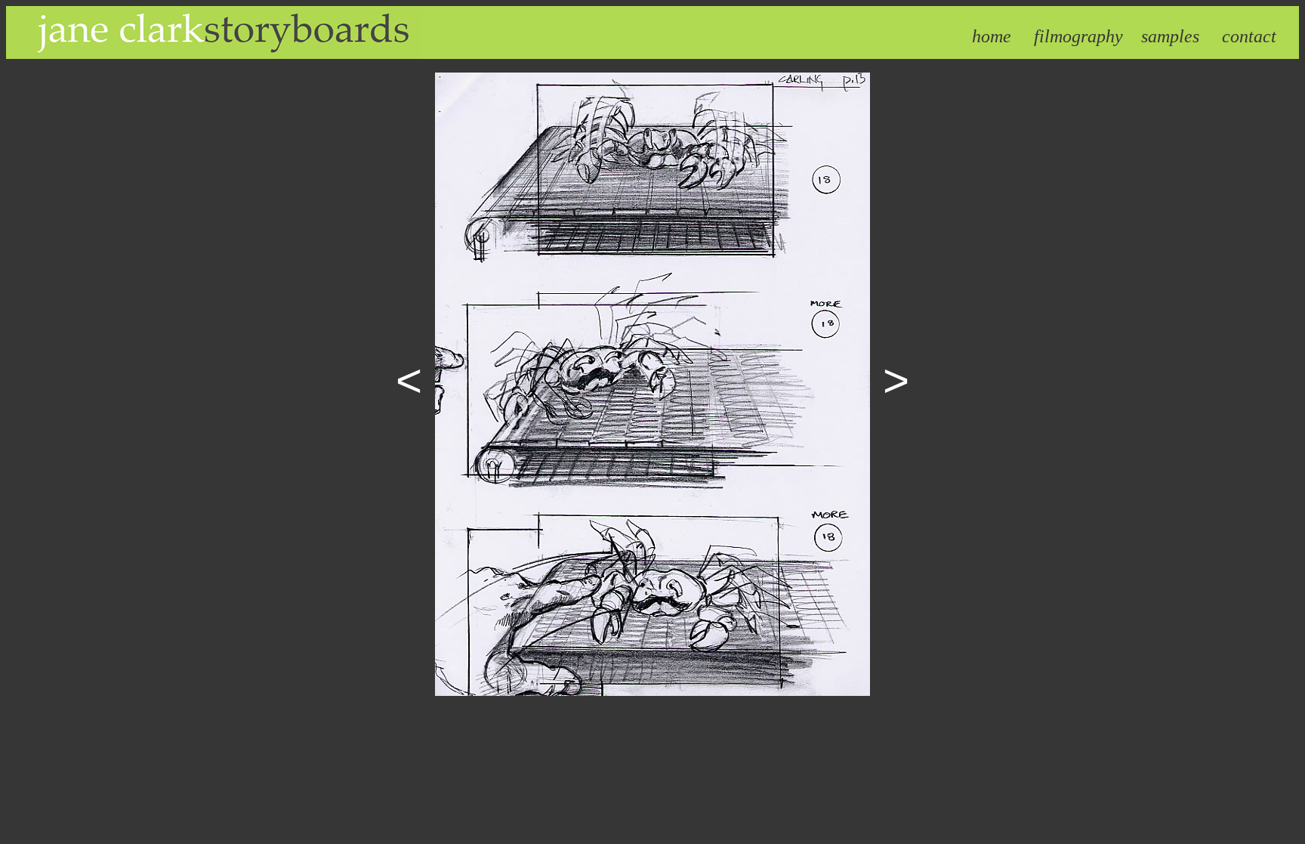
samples (1170, 36)
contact (1249, 36)
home (991, 36)
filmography (1078, 36)
